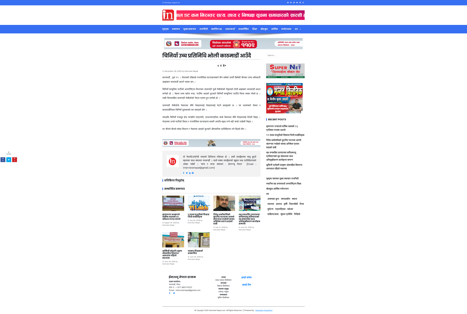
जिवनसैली (293, 203)
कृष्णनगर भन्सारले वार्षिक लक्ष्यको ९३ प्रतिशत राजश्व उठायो (171, 217)
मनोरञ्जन (286, 29)
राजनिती (204, 29)
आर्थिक (274, 29)
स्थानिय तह (216, 29)
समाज (294, 198)
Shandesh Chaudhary (264, 310)
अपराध (279, 203)
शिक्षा (254, 29)
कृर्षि (285, 203)
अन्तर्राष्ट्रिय (243, 29)
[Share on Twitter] (8, 159)
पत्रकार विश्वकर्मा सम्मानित (195, 252)
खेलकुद (264, 29)
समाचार (176, 29)
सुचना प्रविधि (286, 214)
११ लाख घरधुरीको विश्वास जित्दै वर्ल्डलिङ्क (198, 215)
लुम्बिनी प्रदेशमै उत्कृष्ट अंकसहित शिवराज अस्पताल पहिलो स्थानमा (172, 254)
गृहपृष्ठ (165, 29)
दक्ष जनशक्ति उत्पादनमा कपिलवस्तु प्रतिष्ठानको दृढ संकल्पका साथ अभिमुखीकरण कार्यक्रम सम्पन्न (249, 219)
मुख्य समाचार (189, 29)
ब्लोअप (290, 209)
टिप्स (302, 203)
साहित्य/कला (273, 214)
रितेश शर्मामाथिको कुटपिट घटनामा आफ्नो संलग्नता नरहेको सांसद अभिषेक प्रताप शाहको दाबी (223, 219)
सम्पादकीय (285, 198)
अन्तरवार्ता (230, 29)
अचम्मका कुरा (273, 198)
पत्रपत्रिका (280, 209)
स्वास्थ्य (270, 203)
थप (296, 29)
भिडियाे (297, 214)
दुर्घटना (270, 209)
